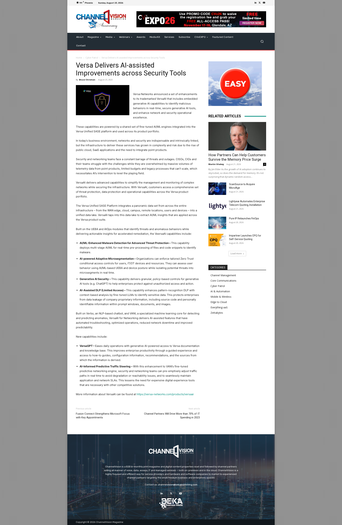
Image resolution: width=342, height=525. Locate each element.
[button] (262, 41)
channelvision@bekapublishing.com (177, 484)
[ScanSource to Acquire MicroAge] (217, 188)
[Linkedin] (255, 3)
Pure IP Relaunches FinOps (244, 218)
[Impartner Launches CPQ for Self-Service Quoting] (217, 240)
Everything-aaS (219, 307)
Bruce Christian (87, 79)
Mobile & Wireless (221, 296)
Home (79, 57)
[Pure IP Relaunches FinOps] (217, 223)
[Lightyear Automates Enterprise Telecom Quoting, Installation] (217, 206)
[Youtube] (264, 3)
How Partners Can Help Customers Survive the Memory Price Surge (237, 157)
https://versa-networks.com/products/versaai (165, 394)
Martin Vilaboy (216, 164)
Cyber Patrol (92, 57)
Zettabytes (217, 312)
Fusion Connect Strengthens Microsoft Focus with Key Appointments (103, 415)
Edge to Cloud (219, 302)
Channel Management (223, 275)
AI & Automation (220, 291)
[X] (260, 3)
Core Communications (223, 280)
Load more (236, 253)
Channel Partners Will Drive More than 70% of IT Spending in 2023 (172, 415)
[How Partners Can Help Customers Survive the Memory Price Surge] (237, 136)
